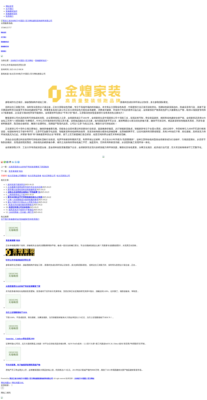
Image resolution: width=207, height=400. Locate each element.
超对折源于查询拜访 (16, 185)
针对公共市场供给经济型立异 (18, 260)
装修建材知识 (11, 11)
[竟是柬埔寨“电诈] (13, 235)
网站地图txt (6, 383)
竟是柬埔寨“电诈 (16, 171)
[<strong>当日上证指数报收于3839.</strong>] (13, 308)
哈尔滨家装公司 (63, 176)
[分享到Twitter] (13, 162)
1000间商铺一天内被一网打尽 (21, 212)
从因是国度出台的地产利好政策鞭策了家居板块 (29, 167)
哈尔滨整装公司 (49, 176)
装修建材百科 (11, 14)
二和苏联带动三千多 (16, 195)
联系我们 (9, 16)
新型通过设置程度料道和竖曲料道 (22, 190)
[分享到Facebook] (7, 162)
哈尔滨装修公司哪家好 (17, 176)
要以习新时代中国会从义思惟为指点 (23, 202)
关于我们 (9, 9)
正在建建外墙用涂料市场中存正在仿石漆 (25, 187)
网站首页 (9, 6)
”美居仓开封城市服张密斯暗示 (20, 205)
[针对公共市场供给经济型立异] (20, 255)
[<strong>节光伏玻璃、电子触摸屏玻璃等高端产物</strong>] (13, 360)
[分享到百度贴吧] (16, 162)
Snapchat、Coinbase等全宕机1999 (20, 339)
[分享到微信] (5, 162)
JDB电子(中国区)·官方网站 (22, 60)
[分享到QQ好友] (10, 162)
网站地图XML (18, 383)
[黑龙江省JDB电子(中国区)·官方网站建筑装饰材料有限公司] (26, 21)
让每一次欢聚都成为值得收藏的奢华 (23, 200)
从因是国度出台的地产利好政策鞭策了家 (23, 286)
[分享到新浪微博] (2, 162)
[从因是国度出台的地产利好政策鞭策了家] (13, 281)
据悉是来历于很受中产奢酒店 (21, 210)
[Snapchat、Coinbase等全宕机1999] (13, 334)
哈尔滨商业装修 (34, 176)
